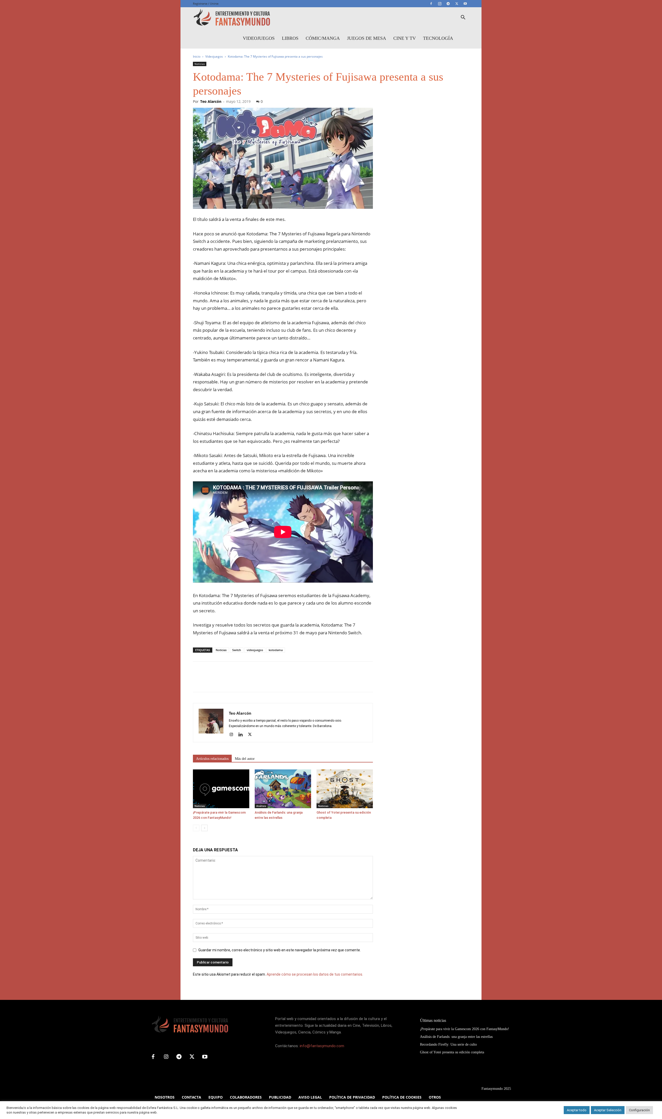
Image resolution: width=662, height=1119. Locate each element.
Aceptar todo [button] (576, 1110)
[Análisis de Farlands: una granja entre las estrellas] (283, 788)
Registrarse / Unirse (206, 3)
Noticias (199, 64)
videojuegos (255, 650)
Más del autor (245, 759)
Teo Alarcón (210, 101)
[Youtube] (465, 3)
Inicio (196, 56)
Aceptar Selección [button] (607, 1110)
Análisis (261, 806)
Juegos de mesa (366, 38)
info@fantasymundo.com (322, 1046)
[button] (463, 18)
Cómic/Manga (323, 38)
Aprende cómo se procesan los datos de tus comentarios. (315, 974)
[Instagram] (439, 3)
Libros (290, 38)
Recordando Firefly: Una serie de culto (448, 1044)
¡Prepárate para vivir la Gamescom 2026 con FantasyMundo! (464, 1029)
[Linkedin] (242, 735)
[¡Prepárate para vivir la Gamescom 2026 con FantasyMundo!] (221, 788)
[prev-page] (196, 828)
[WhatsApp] (234, 681)
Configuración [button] (639, 1110)
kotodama (276, 650)
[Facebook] (431, 3)
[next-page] (204, 828)
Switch (236, 650)
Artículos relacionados (212, 759)
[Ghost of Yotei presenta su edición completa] (345, 788)
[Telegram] (448, 3)
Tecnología (438, 38)
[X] (457, 3)
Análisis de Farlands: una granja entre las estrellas (456, 1037)
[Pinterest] (222, 681)
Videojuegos (259, 38)
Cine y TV (404, 38)
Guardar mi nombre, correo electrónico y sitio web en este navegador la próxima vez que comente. (279, 950)
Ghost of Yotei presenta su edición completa (452, 1052)
